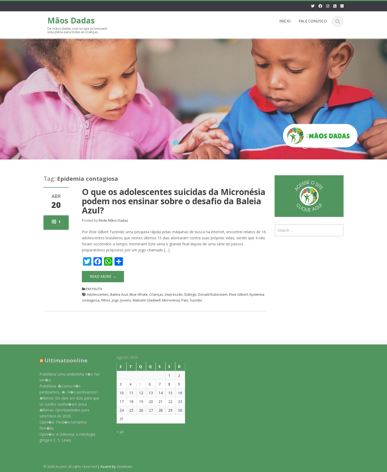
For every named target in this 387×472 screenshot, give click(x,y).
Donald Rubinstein (212, 294)
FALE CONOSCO (313, 20)
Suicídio (196, 300)
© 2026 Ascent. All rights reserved (70, 466)
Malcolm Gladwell (147, 300)
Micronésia (171, 300)
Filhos (105, 300)
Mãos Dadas (71, 20)
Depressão (174, 294)
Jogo (115, 300)
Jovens (125, 300)
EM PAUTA (94, 288)
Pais (184, 300)
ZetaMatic (124, 466)
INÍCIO (285, 20)
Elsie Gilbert (238, 294)
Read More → (103, 276)
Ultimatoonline (65, 360)
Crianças (156, 294)
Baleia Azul (119, 294)
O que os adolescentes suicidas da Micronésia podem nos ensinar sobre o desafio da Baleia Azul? (173, 201)
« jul (120, 431)
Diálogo (190, 294)
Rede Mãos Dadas (113, 220)
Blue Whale (139, 294)
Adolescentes (98, 294)
